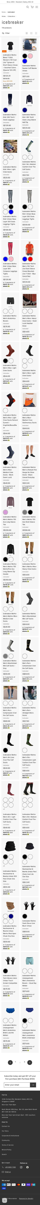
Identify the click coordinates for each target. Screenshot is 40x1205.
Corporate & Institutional (10, 1135)
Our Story (5, 1131)
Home (3, 12)
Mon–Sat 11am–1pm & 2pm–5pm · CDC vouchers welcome (18, 1116)
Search (4, 1154)
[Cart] (32, 7)
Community (6, 1140)
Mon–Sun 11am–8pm (9, 1104)
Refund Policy (6, 1150)
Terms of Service (8, 1145)
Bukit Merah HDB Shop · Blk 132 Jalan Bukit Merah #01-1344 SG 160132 (19, 1110)
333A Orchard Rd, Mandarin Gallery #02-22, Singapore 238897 (17, 1100)
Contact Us (6, 1126)
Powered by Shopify (26, 1198)
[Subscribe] (33, 1084)
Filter (7, 33)
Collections (11, 16)
